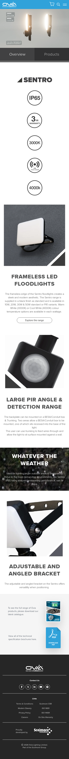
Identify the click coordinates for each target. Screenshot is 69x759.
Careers (24, 717)
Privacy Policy (24, 712)
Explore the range (34, 320)
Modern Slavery (24, 708)
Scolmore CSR (45, 703)
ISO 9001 (45, 708)
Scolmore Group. (39, 747)
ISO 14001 (46, 712)
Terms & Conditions (24, 703)
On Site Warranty (45, 717)
